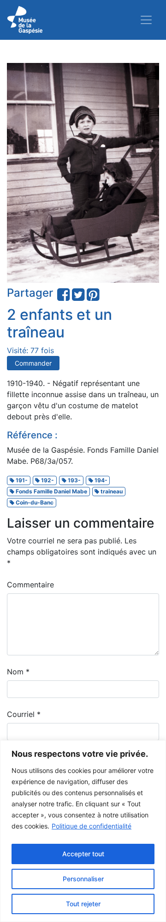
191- (21, 480)
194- (100, 480)
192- (47, 480)
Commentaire (30, 584)
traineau (111, 491)
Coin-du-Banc (33, 502)
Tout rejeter (83, 904)
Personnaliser (83, 879)
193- (73, 480)
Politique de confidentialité (91, 826)
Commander (33, 363)
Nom (18, 671)
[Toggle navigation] (146, 20)
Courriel (24, 714)
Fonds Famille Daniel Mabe (50, 491)
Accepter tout (83, 854)
